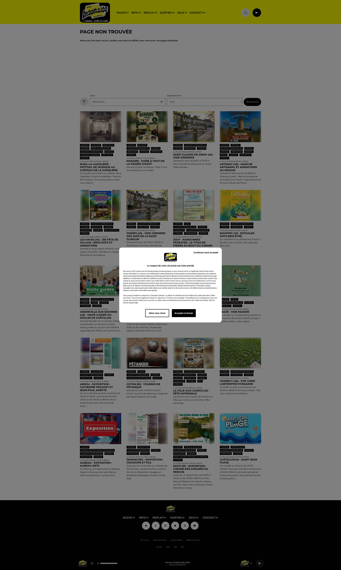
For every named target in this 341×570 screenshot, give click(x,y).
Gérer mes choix (157, 313)
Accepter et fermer (183, 313)
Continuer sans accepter (206, 252)
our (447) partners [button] (135, 271)
